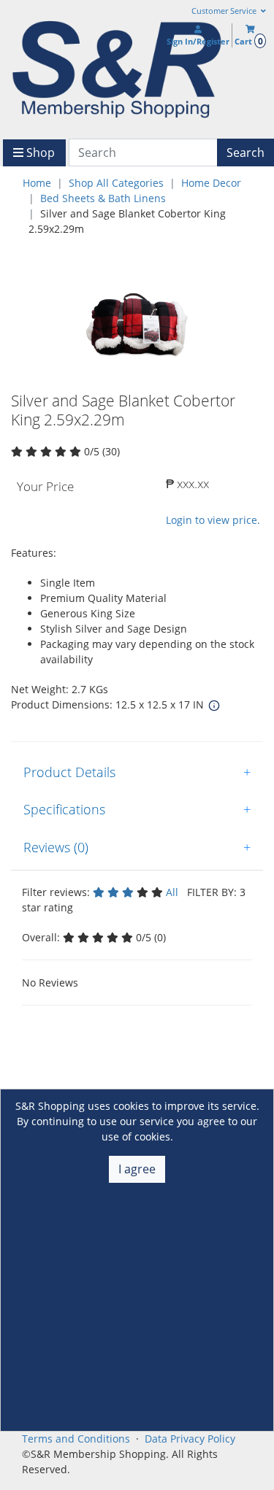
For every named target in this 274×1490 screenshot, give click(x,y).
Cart (248, 41)
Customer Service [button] (225, 11)
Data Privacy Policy (190, 1438)
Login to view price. (213, 520)
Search (246, 152)
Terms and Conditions (76, 1438)
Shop (39, 152)
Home (37, 183)
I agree (137, 1169)
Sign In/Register (198, 41)
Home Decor (211, 183)
